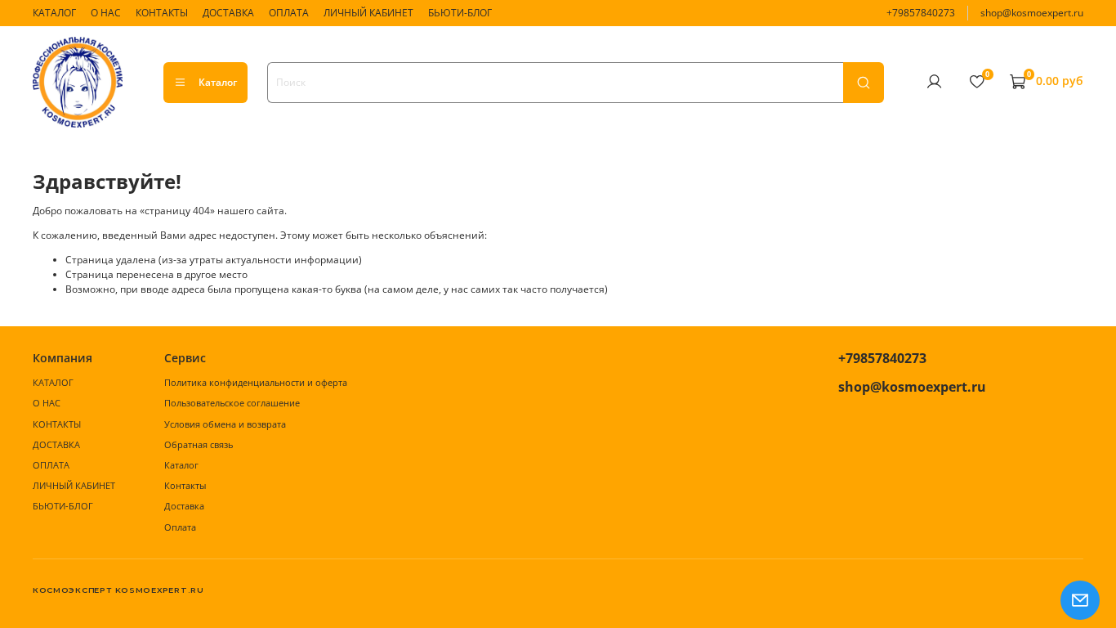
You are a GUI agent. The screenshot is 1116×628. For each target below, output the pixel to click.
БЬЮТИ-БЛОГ (460, 13)
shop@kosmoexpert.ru (1031, 13)
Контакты (185, 485)
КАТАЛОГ (54, 13)
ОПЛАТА (289, 13)
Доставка (184, 506)
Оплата (180, 527)
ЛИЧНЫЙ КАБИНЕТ (368, 13)
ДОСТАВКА (228, 13)
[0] (976, 82)
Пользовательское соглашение (232, 403)
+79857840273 (920, 13)
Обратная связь (198, 444)
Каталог (218, 82)
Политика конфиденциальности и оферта (255, 382)
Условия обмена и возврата (225, 424)
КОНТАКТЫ (162, 13)
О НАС (106, 13)
